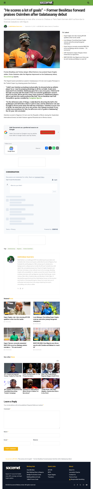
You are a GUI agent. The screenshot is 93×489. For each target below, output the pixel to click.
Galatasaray (11, 248)
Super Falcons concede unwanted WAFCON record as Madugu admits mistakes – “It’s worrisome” (15, 345)
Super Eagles (52, 474)
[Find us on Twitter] (80, 485)
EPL (43, 26)
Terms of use (73, 477)
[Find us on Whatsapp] (74, 485)
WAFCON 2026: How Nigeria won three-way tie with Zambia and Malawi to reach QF (46, 345)
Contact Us (72, 474)
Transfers (56, 26)
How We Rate (31, 470)
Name (6, 432)
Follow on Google (47, 132)
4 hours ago (8, 349)
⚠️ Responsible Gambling (76, 479)
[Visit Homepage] (46, 3)
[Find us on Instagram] (83, 485)
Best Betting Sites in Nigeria (35, 472)
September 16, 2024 (30, 26)
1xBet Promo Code (32, 479)
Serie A (50, 26)
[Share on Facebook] (46, 148)
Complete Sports (35, 98)
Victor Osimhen (28, 248)
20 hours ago (37, 349)
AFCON (39, 26)
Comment (7, 409)
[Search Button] (88, 2)
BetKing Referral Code (33, 477)
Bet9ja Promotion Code (34, 474)
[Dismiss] (58, 132)
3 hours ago (37, 323)
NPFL (49, 472)
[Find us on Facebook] (77, 485)
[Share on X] (50, 148)
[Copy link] (57, 148)
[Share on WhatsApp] (53, 148)
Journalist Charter (74, 472)
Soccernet (9, 459)
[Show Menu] (5, 2)
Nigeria (19, 248)
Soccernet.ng (8, 77)
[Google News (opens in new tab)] (11, 149)
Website (35, 440)
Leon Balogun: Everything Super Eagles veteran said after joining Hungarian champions (46, 319)
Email (6, 440)
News (46, 26)
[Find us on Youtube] (86, 485)
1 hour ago (8, 321)
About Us (71, 470)
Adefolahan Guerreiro (15, 26)
